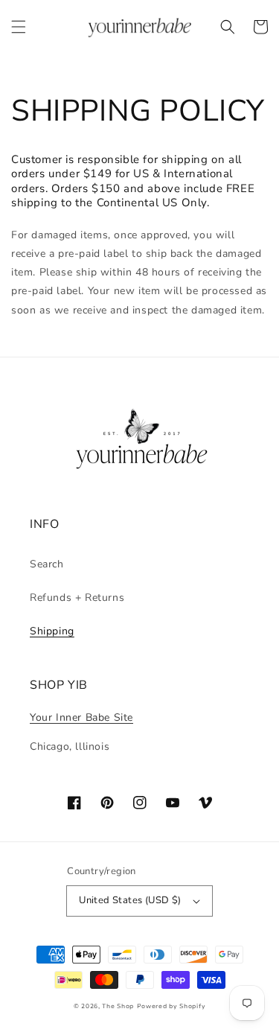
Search (47, 564)
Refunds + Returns (77, 597)
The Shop (118, 1006)
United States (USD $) (130, 900)
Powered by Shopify (171, 1006)
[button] (18, 26)
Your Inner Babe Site (81, 717)
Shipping (52, 631)
